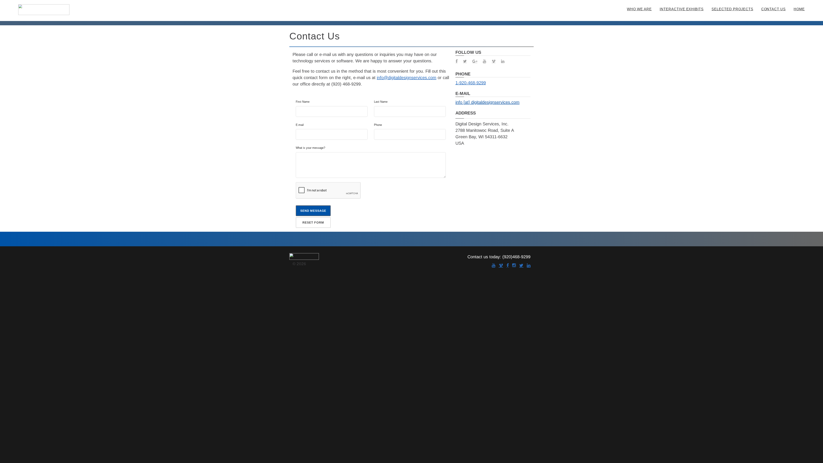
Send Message (313, 210)
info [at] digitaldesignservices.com (487, 102)
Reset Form (313, 222)
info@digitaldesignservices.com (406, 77)
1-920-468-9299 (470, 82)
